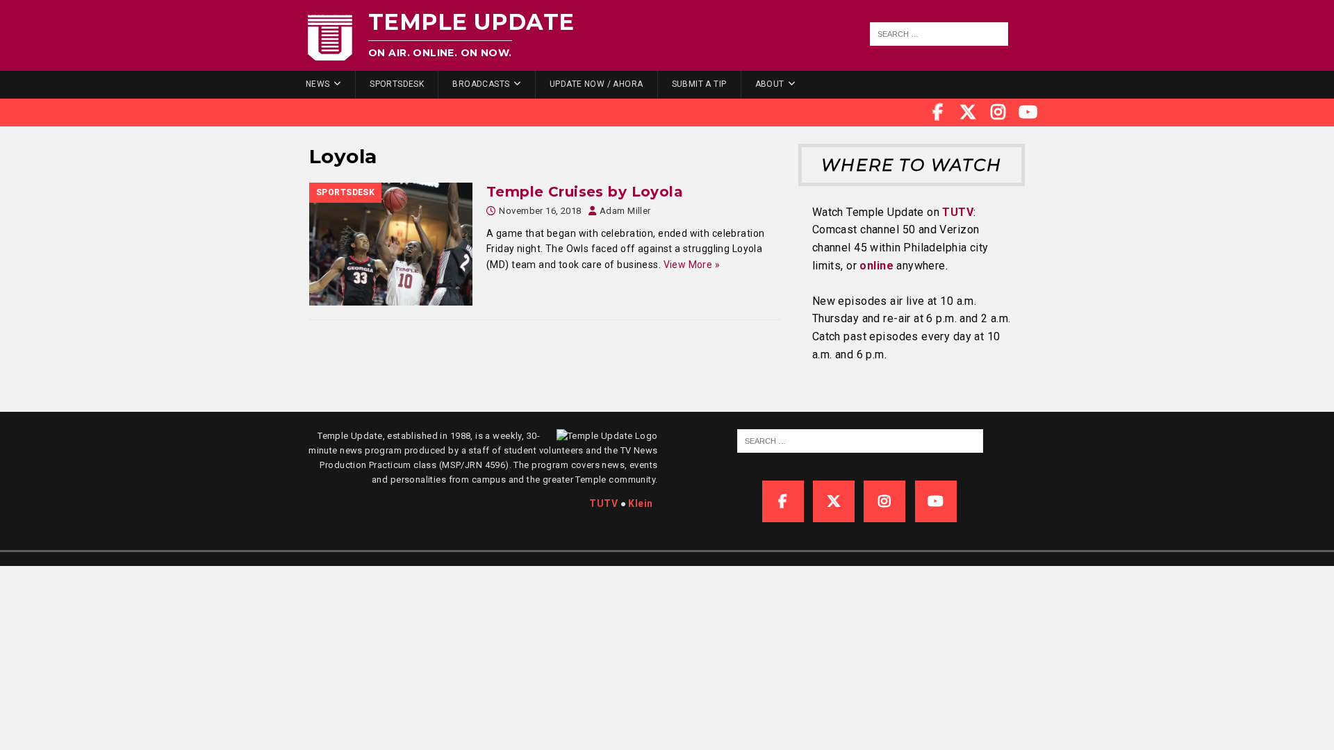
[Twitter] (968, 112)
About (769, 84)
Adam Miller (625, 211)
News (318, 84)
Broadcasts (480, 84)
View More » (692, 264)
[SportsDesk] (390, 244)
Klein (640, 503)
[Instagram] (998, 112)
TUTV (957, 212)
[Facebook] (938, 112)
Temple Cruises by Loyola (584, 191)
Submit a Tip (699, 84)
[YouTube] (1028, 112)
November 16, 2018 (540, 211)
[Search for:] (939, 34)
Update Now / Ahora (596, 84)
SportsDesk (397, 84)
